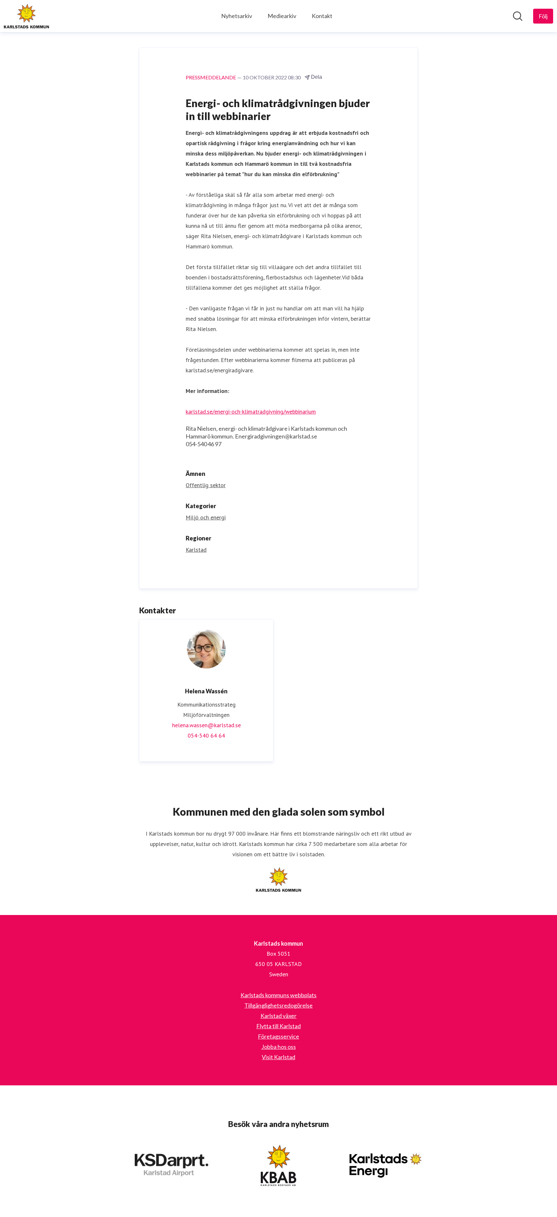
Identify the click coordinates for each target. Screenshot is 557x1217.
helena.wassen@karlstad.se (206, 725)
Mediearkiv (282, 15)
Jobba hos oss (278, 1046)
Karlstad (196, 549)
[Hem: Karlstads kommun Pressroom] (26, 16)
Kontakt (322, 15)
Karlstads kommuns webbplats (278, 995)
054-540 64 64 (206, 735)
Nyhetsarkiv (236, 15)
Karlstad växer (278, 1015)
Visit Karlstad (278, 1057)
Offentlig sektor (206, 485)
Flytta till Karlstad (278, 1026)
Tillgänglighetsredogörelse (278, 1005)
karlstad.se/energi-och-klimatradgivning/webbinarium (251, 411)
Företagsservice (278, 1036)
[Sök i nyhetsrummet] (518, 16)
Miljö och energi (206, 517)
